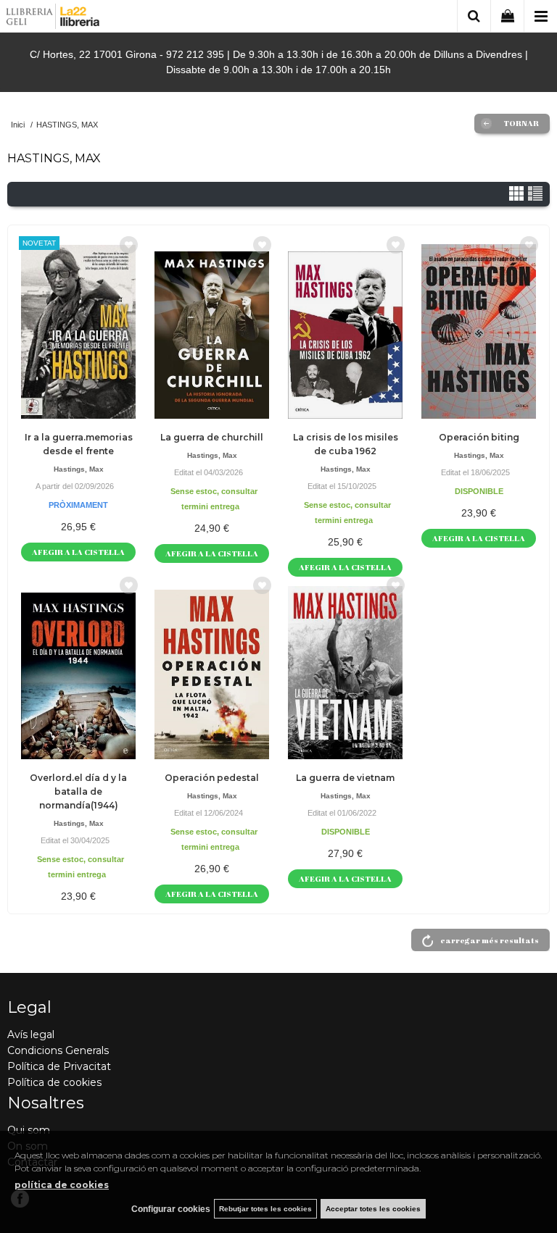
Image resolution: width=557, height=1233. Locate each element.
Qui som (28, 1130)
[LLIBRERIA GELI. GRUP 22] (53, 18)
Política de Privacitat (59, 1066)
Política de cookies (54, 1082)
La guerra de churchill (211, 437)
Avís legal (30, 1034)
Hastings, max (79, 469)
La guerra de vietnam (345, 777)
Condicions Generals (58, 1050)
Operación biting (479, 437)
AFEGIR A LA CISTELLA (78, 551)
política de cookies (62, 1184)
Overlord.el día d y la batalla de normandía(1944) (78, 791)
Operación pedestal (212, 777)
